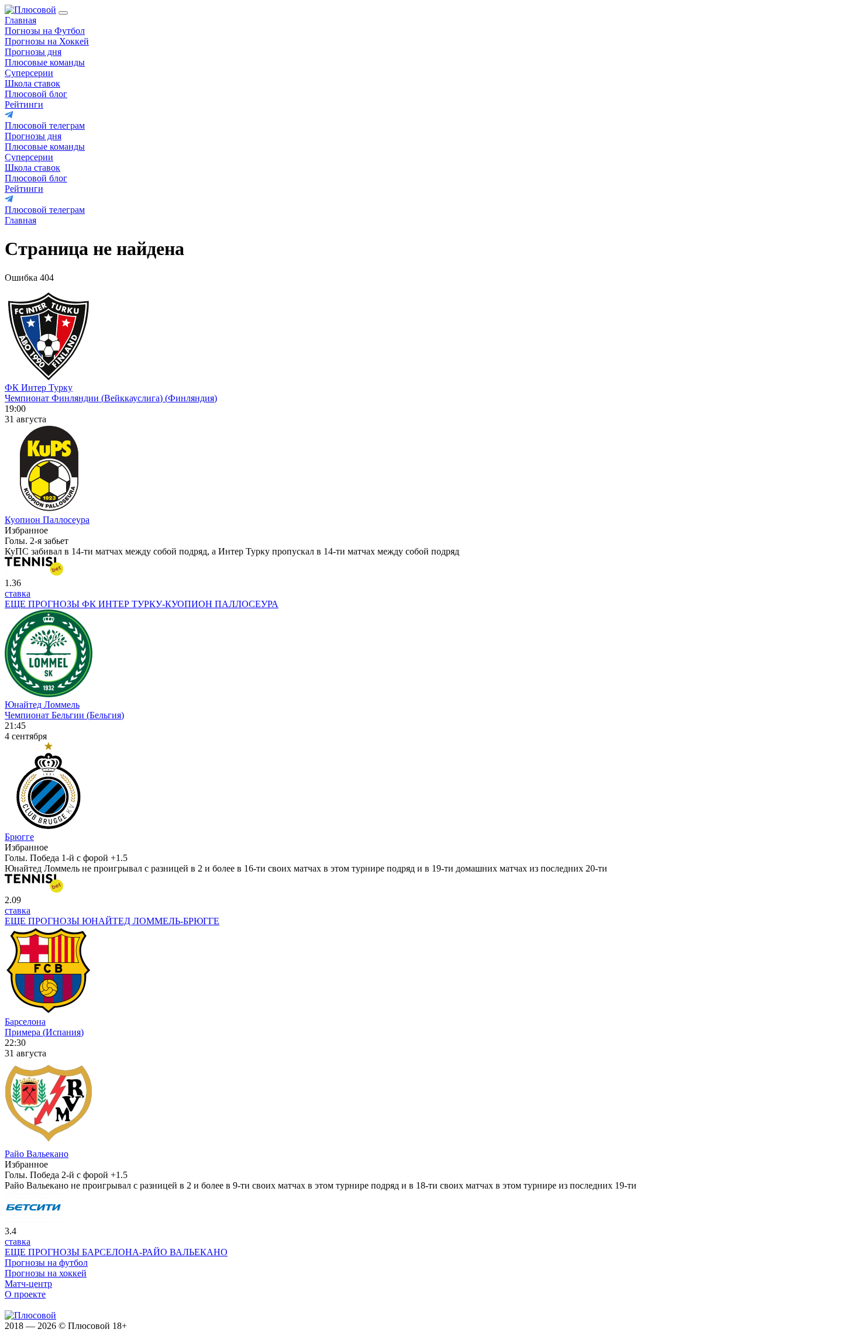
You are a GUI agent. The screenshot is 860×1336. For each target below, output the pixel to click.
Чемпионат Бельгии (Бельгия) (64, 715)
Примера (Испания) (44, 1032)
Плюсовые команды (45, 62)
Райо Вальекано (36, 1154)
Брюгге (19, 837)
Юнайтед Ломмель (42, 705)
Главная (20, 20)
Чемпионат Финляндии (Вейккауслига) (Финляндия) (111, 398)
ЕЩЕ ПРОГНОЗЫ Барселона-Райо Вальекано (116, 1252)
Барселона (25, 1022)
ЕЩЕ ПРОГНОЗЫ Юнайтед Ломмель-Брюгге (112, 921)
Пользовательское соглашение (194, 1326)
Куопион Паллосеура (47, 520)
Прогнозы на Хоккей (47, 41)
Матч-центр (28, 1284)
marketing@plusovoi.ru (48, 1305)
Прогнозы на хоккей (46, 1273)
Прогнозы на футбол (46, 1263)
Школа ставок (32, 83)
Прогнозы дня (33, 52)
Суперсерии (29, 73)
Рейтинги (24, 104)
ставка (17, 593)
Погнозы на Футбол (45, 31)
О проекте (25, 1294)
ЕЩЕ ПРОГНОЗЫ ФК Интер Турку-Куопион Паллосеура (141, 604)
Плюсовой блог (36, 94)
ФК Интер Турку (39, 387)
